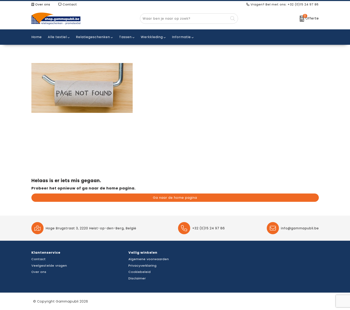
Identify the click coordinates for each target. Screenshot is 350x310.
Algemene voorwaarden (148, 259)
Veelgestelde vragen (49, 265)
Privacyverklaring (142, 265)
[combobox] (184, 18)
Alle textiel (57, 37)
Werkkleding (152, 37)
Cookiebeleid (139, 272)
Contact (69, 4)
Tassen (125, 37)
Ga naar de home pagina (175, 197)
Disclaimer (137, 278)
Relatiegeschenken (93, 37)
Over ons (42, 4)
